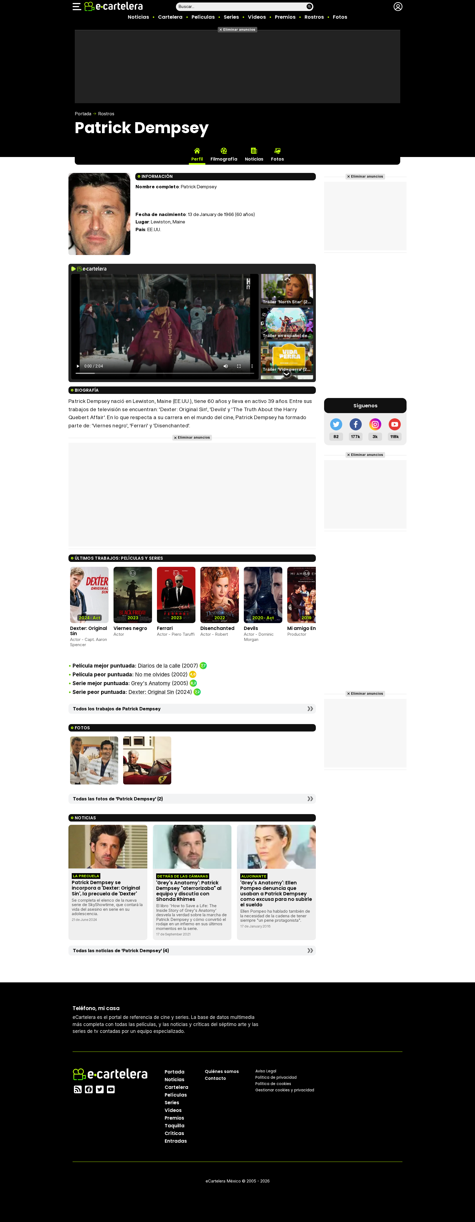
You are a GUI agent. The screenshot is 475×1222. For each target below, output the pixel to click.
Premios (285, 16)
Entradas (176, 1141)
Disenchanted (217, 628)
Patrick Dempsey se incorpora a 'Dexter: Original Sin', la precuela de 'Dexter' (106, 888)
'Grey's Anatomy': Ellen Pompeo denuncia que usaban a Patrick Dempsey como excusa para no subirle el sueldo (276, 893)
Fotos (340, 16)
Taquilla (174, 1125)
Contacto (215, 1078)
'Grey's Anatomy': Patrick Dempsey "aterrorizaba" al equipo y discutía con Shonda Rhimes (189, 891)
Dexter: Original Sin (88, 631)
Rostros (314, 16)
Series (231, 16)
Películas (203, 16)
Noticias (138, 16)
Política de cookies (273, 1083)
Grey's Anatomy (150, 683)
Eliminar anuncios (239, 29)
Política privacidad (276, 1077)
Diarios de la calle (159, 666)
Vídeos (257, 16)
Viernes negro (130, 628)
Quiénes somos (222, 1071)
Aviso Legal (265, 1071)
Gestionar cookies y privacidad (284, 1090)
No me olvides (152, 674)
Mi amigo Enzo (304, 628)
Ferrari (165, 628)
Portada (83, 113)
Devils (251, 628)
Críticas (174, 1133)
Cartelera (170, 16)
